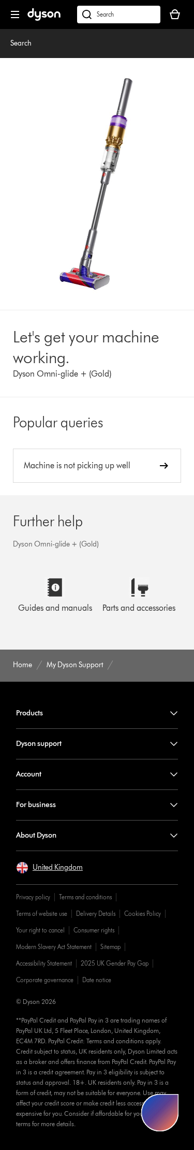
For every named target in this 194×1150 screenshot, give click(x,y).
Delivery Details (95, 913)
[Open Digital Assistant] (159, 1112)
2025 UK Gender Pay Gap (114, 963)
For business (36, 804)
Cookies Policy (142, 913)
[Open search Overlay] (118, 14)
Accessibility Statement (44, 963)
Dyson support (39, 743)
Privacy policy (33, 897)
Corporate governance (44, 980)
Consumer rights (93, 930)
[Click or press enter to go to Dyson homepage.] (44, 18)
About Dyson (36, 835)
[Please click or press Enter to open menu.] (15, 14)
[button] (49, 867)
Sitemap (110, 947)
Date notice (96, 980)
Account (28, 774)
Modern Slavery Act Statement (54, 947)
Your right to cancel (40, 930)
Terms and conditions (85, 897)
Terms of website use (41, 913)
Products (29, 713)
